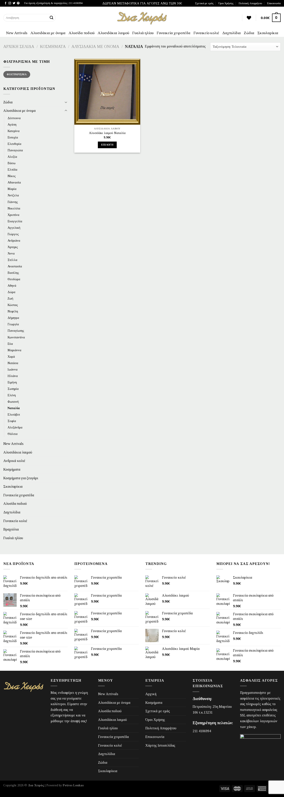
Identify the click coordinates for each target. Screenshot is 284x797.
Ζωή (10, 298)
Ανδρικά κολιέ (14, 461)
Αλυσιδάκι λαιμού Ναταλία (107, 133)
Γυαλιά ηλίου (143, 33)
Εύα (10, 343)
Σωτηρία (13, 389)
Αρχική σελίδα (18, 46)
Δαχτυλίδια (231, 33)
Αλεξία (12, 156)
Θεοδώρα (14, 279)
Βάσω (12, 163)
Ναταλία (14, 408)
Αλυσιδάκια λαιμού (113, 33)
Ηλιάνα (13, 376)
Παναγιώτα (15, 150)
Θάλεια (13, 434)
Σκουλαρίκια (267, 33)
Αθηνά (12, 285)
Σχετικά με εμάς (204, 3)
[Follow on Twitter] (14, 3)
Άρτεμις (13, 247)
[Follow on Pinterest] (18, 3)
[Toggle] (66, 102)
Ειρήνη (12, 382)
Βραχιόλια (11, 529)
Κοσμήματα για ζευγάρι (20, 478)
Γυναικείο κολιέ (206, 33)
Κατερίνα (14, 131)
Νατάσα (13, 363)
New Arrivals (16, 33)
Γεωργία (13, 324)
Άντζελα (13, 195)
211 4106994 (202, 731)
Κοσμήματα (53, 46)
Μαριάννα (14, 350)
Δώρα (11, 292)
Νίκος (12, 176)
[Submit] (51, 18)
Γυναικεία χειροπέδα (173, 33)
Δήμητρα (13, 318)
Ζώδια (249, 33)
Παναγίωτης (16, 330)
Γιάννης (13, 201)
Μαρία (12, 189)
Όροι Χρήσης (225, 3)
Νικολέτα (14, 208)
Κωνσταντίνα (16, 337)
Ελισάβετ (14, 414)
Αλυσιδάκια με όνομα (47, 33)
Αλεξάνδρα (15, 427)
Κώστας (13, 305)
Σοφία (12, 421)
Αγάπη (12, 124)
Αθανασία (14, 182)
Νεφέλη (13, 311)
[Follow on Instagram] (9, 3)
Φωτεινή (13, 401)
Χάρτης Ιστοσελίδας (160, 745)
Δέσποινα (14, 118)
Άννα (11, 253)
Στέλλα (12, 260)
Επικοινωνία (274, 3)
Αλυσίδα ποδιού (82, 33)
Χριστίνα (13, 215)
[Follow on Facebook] (5, 3)
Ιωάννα (13, 369)
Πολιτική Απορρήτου (250, 3)
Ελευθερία (14, 144)
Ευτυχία (13, 137)
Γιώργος (13, 234)
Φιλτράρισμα (17, 74)
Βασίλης (13, 272)
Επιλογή (107, 144)
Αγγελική (14, 227)
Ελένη (12, 395)
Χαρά (11, 356)
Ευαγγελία (15, 221)
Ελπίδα (12, 169)
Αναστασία (15, 266)
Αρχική (150, 694)
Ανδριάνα (14, 240)
